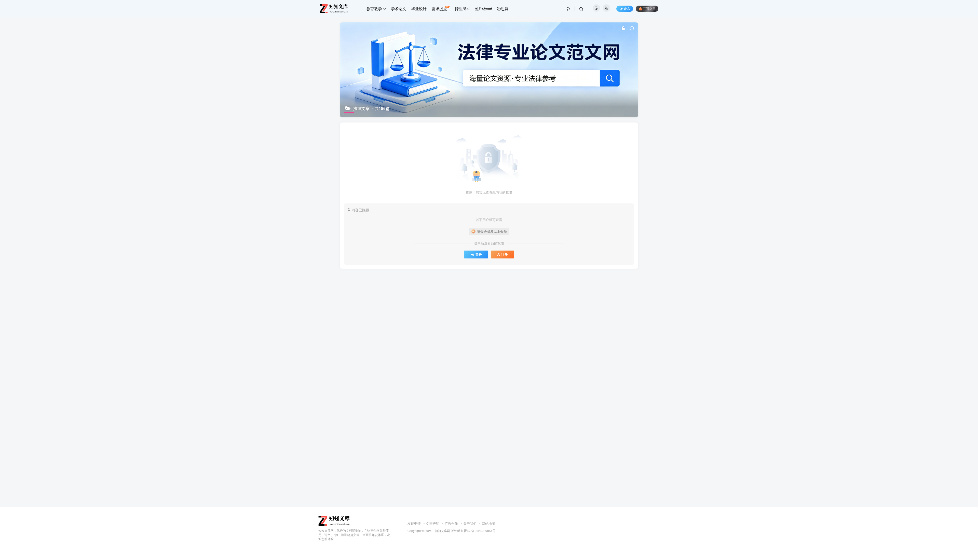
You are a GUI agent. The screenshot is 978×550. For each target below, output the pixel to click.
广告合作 (451, 523)
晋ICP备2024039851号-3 (481, 531)
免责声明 (432, 523)
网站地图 (488, 523)
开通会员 (649, 8)
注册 (504, 254)
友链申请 (414, 523)
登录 (478, 254)
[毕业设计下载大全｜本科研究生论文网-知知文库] (334, 520)
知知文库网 (442, 531)
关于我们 (470, 523)
